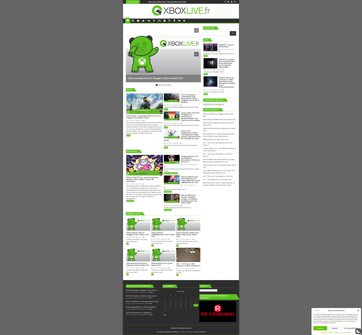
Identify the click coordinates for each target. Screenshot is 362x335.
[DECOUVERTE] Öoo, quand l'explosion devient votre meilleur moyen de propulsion (150, 2)
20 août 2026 (156, 268)
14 (185, 303)
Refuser (335, 328)
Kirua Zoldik (217, 70)
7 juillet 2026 (168, 143)
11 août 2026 (185, 164)
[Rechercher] (233, 33)
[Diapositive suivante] (196, 54)
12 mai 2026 (223, 49)
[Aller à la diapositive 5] (164, 85)
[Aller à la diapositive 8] (170, 85)
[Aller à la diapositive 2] (159, 85)
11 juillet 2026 (168, 105)
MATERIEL (175, 173)
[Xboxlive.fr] (181, 17)
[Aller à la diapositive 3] (161, 85)
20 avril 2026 (208, 70)
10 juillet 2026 (169, 123)
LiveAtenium (195, 164)
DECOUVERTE (130, 201)
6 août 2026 (185, 185)
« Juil (164, 315)
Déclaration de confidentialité (341, 332)
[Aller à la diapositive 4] (163, 85)
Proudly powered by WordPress (168, 332)
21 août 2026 (131, 184)
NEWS (205, 56)
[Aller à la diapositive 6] (166, 85)
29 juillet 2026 (169, 205)
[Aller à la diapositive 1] (157, 85)
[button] (358, 311)
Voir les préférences (351, 328)
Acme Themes (200, 332)
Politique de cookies (326, 332)
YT (127, 244)
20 (180, 305)
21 (185, 305)
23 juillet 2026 (131, 120)
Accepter (320, 328)
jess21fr (140, 120)
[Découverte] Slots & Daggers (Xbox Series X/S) (213, 2)
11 (170, 303)
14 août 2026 (181, 268)
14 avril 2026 (208, 90)
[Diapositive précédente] (130, 54)
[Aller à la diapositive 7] (168, 85)
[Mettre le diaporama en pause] (196, 30)
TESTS (128, 135)
